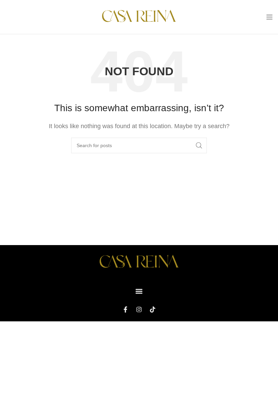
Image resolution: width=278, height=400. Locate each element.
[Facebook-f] (125, 309)
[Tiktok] (152, 309)
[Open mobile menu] (269, 17)
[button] (139, 291)
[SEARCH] (199, 145)
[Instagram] (139, 309)
